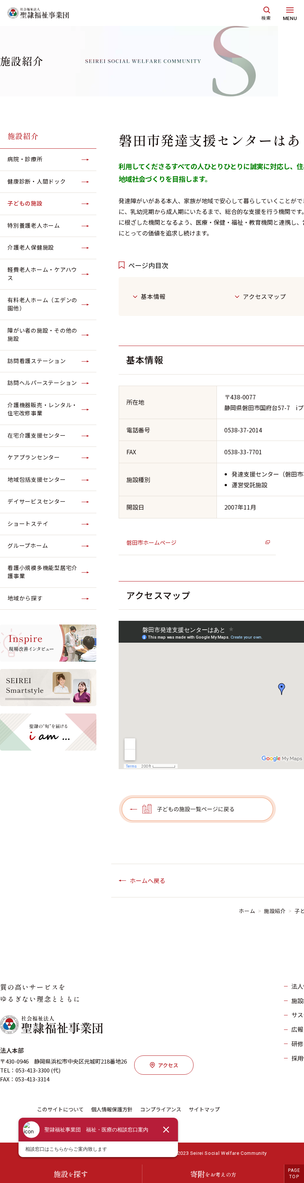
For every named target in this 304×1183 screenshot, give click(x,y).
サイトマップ (204, 1109)
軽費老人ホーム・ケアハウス (42, 274)
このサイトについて (60, 1109)
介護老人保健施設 (30, 247)
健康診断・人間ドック (36, 181)
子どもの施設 (25, 203)
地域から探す (25, 598)
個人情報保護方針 (112, 1109)
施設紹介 (23, 136)
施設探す (70, 1174)
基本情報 (153, 296)
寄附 (213, 1174)
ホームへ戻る (147, 880)
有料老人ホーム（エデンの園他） (42, 304)
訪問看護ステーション (36, 361)
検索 (266, 17)
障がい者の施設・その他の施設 (42, 334)
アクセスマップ (264, 296)
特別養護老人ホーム (33, 225)
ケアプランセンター (33, 457)
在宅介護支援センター (36, 435)
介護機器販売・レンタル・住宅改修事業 (42, 409)
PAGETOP (294, 1173)
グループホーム (27, 545)
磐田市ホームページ (151, 542)
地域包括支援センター (36, 479)
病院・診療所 (25, 159)
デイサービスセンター (36, 501)
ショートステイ (27, 523)
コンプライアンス (160, 1109)
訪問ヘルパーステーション (42, 382)
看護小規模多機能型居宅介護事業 (42, 572)
